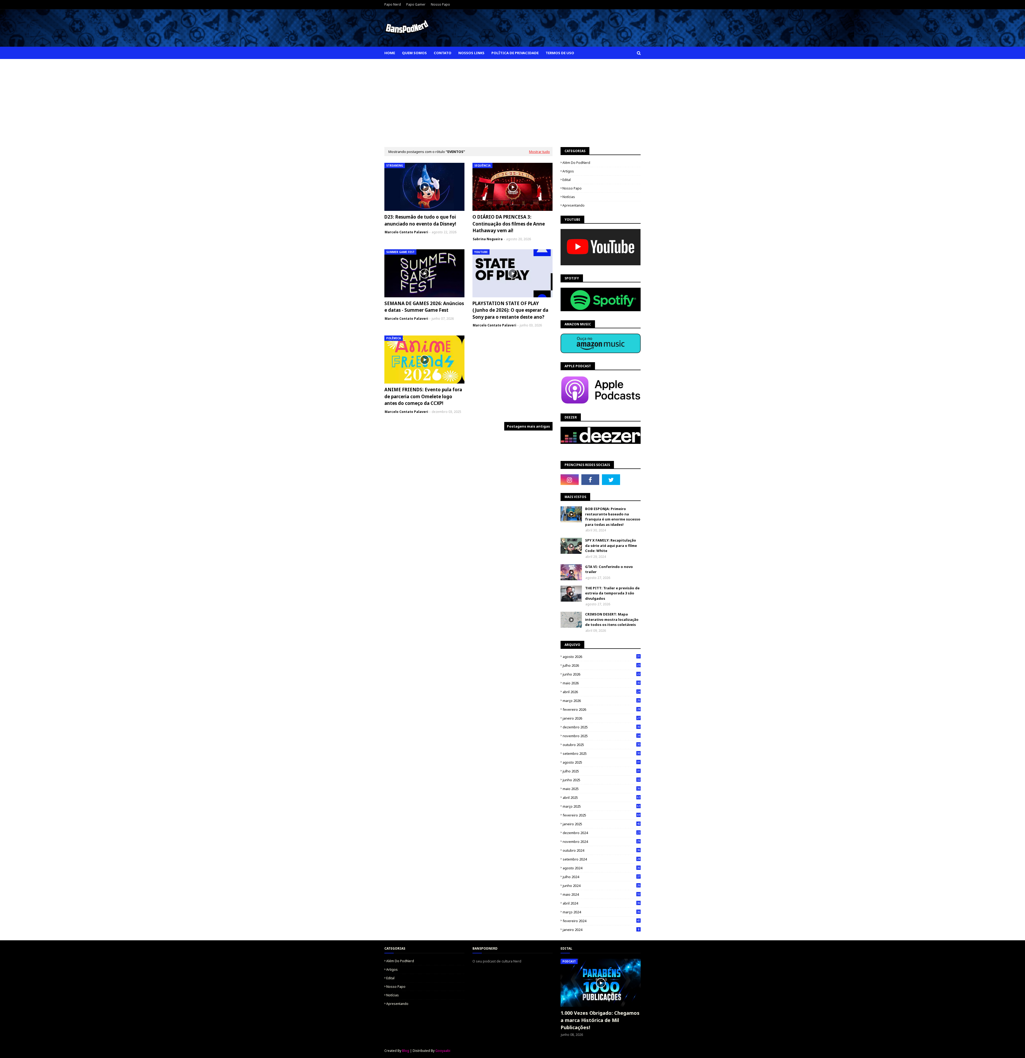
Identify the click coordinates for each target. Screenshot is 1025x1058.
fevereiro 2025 (601, 815)
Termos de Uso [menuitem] (560, 52)
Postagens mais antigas (528, 426)
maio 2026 (601, 683)
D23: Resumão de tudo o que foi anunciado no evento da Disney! (420, 220)
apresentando (573, 205)
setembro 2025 (601, 753)
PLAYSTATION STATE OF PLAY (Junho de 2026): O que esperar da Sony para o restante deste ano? (510, 310)
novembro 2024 (601, 841)
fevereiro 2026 (601, 709)
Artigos (568, 171)
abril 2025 (601, 797)
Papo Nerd (392, 4)
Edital (566, 179)
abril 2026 (601, 691)
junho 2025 (601, 779)
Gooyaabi (442, 1050)
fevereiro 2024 (601, 920)
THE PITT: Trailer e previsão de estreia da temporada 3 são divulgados (612, 593)
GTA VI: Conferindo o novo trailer (609, 569)
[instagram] (570, 479)
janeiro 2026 (601, 718)
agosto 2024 (601, 868)
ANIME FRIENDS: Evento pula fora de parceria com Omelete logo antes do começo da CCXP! (423, 396)
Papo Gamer (415, 4)
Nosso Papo (440, 4)
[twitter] (611, 479)
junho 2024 (601, 885)
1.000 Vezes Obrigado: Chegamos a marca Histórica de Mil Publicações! (600, 1020)
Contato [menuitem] (442, 52)
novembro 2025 (601, 735)
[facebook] (590, 479)
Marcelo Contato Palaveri (406, 232)
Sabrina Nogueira (488, 239)
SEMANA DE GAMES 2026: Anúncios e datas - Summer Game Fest (424, 306)
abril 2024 (601, 903)
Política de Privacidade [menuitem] (515, 52)
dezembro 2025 (601, 727)
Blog (405, 1050)
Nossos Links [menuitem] (471, 52)
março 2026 (601, 700)
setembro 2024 (601, 859)
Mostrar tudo (539, 151)
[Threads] (632, 479)
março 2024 (601, 912)
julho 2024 (601, 876)
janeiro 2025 (601, 824)
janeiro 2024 (601, 929)
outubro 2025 (601, 744)
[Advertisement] (512, 99)
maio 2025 (601, 788)
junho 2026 (601, 674)
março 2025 (601, 806)
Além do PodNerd (576, 162)
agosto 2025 (601, 762)
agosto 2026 (601, 656)
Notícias (568, 197)
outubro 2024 (601, 850)
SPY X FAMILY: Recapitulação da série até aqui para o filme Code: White (611, 545)
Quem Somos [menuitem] (414, 52)
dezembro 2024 (601, 832)
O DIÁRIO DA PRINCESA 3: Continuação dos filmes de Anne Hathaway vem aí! (508, 224)
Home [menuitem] (389, 52)
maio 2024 (601, 894)
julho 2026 (601, 665)
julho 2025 (601, 771)
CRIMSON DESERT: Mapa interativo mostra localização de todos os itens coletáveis (611, 619)
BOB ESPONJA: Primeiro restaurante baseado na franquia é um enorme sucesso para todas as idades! (612, 516)
